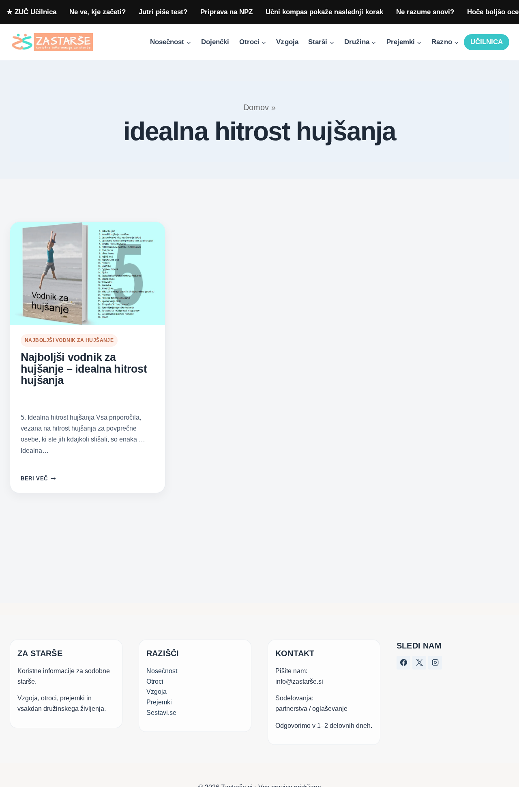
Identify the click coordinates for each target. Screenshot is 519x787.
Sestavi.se (161, 712)
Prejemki (159, 701)
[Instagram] (435, 663)
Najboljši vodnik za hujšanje (69, 340)
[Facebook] (403, 663)
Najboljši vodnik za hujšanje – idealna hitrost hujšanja (84, 369)
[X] (419, 663)
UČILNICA (486, 42)
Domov (256, 107)
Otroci (154, 681)
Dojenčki (215, 42)
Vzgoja (287, 42)
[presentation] (87, 273)
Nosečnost (161, 671)
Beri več (38, 479)
